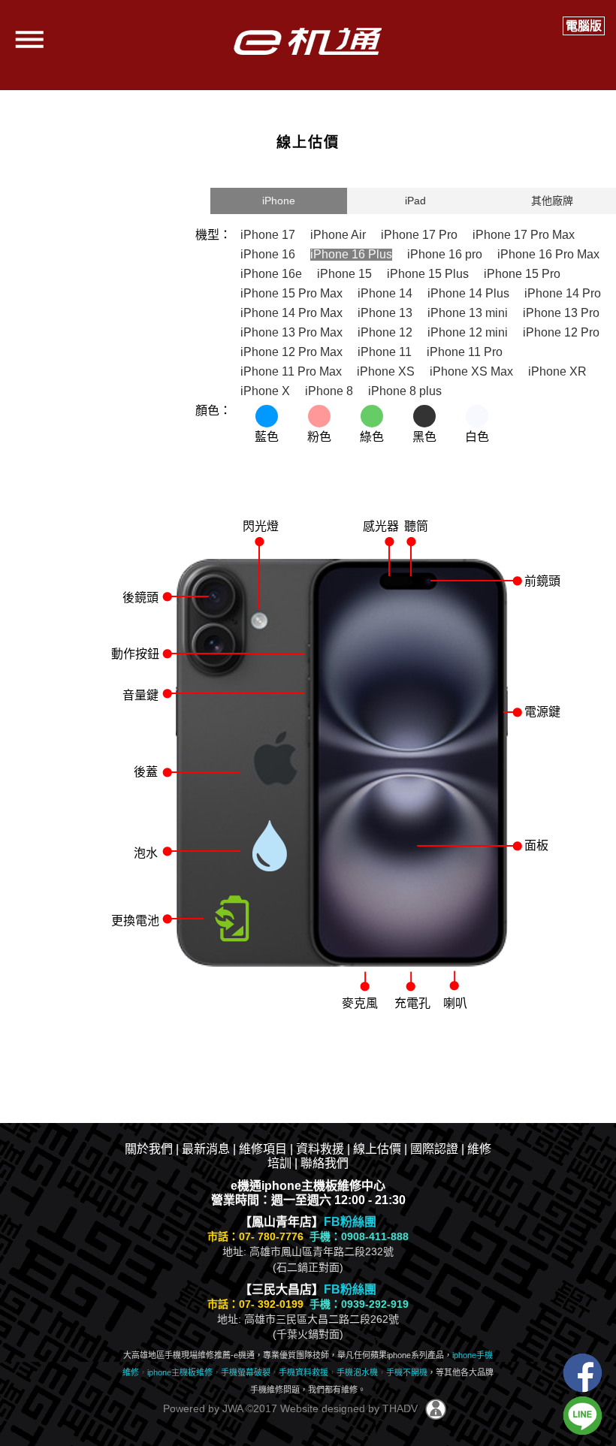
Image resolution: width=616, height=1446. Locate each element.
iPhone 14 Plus (468, 293)
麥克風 (360, 1003)
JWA (231, 1408)
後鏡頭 (140, 597)
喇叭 (455, 1003)
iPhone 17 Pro (419, 234)
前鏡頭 (542, 581)
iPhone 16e (271, 273)
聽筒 (416, 526)
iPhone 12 (385, 332)
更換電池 (135, 920)
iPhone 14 (385, 293)
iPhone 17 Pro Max (524, 234)
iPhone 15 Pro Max (291, 293)
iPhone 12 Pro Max (291, 352)
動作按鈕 (135, 654)
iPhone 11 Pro (465, 352)
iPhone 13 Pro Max (291, 332)
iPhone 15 (344, 273)
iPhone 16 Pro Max (548, 254)
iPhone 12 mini (467, 332)
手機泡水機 (357, 1372)
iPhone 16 (267, 254)
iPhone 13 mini (467, 312)
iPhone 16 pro (444, 254)
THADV (400, 1408)
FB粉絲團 (350, 1221)
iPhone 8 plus (405, 391)
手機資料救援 (303, 1372)
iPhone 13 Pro (561, 312)
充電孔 (412, 1003)
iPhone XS (386, 371)
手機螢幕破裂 (245, 1372)
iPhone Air (338, 234)
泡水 (146, 853)
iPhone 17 (267, 234)
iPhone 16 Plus (351, 254)
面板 (536, 845)
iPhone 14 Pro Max (291, 312)
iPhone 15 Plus (428, 273)
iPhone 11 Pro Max (291, 371)
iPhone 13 (385, 312)
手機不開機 (406, 1372)
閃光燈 (261, 526)
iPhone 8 (329, 391)
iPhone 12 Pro (561, 332)
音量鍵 (140, 695)
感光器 (381, 526)
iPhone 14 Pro (562, 293)
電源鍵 (542, 711)
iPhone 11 (385, 352)
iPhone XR (557, 371)
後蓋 (146, 771)
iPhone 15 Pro (522, 273)
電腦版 (584, 26)
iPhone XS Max (471, 371)
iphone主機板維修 (180, 1372)
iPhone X (265, 391)
